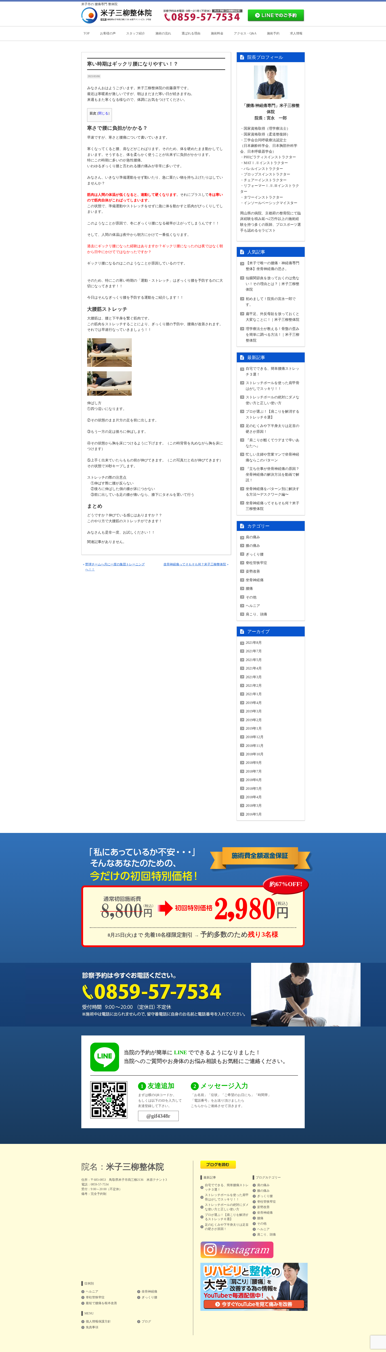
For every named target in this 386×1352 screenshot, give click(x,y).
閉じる (103, 113)
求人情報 (296, 33)
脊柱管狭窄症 (256, 563)
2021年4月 (254, 668)
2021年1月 (254, 694)
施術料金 (217, 33)
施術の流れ (163, 33)
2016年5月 (254, 814)
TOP (87, 33)
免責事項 (92, 1327)
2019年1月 (254, 728)
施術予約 (273, 33)
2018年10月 (255, 754)
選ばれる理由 (191, 33)
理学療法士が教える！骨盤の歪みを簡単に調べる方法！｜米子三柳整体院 (272, 334)
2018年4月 (254, 797)
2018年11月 (255, 746)
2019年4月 (254, 703)
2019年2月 (254, 720)
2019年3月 (254, 711)
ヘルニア (253, 606)
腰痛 (249, 588)
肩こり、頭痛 (256, 614)
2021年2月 (254, 685)
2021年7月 (254, 651)
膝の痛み (253, 545)
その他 (251, 597)
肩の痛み (253, 537)
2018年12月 (255, 737)
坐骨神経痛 (255, 580)
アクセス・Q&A (245, 33)
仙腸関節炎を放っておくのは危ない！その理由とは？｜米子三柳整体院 (272, 283)
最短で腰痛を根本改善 (101, 1303)
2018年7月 (254, 771)
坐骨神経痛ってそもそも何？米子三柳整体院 (195, 564)
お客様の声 (108, 33)
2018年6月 (254, 780)
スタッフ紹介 (135, 33)
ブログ (146, 1321)
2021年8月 (254, 642)
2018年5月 (254, 788)
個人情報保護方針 (98, 1321)
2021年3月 (254, 677)
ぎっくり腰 (255, 554)
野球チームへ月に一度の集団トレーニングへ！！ (115, 567)
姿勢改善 (253, 571)
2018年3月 (254, 805)
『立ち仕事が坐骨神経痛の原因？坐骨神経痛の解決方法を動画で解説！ (272, 474)
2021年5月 (254, 660)
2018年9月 (254, 763)
